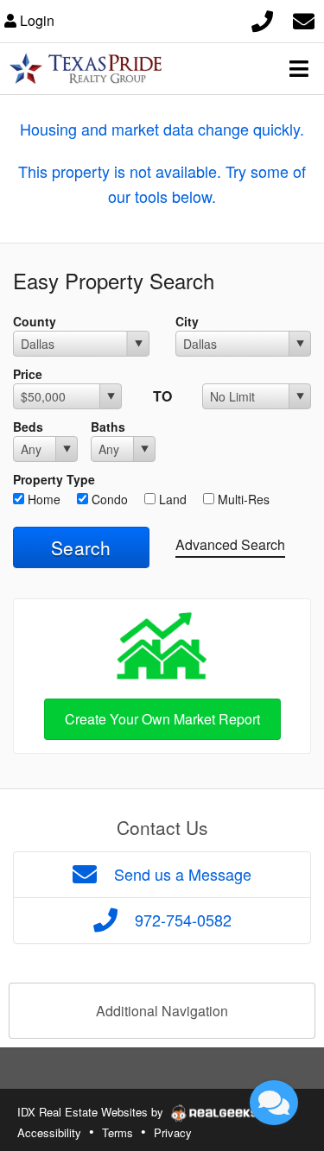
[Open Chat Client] (274, 1102)
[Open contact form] (303, 18)
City (187, 321)
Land (171, 499)
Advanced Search (230, 544)
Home (42, 499)
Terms (117, 1132)
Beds (28, 426)
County (34, 321)
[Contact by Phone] (262, 18)
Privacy (173, 1132)
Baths (108, 426)
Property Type (54, 479)
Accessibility (49, 1132)
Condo (108, 499)
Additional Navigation (162, 1011)
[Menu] (299, 68)
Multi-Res (242, 499)
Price (27, 374)
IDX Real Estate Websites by (92, 1112)
